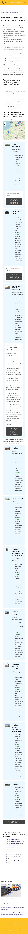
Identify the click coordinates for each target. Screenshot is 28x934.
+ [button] (4, 122)
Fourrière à (12, 849)
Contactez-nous (5, 923)
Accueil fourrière (5, 12)
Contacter (17, 165)
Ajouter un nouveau (20, 925)
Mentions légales (14, 923)
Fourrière (10, 839)
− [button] (4, 124)
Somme (11, 12)
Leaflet (13, 139)
